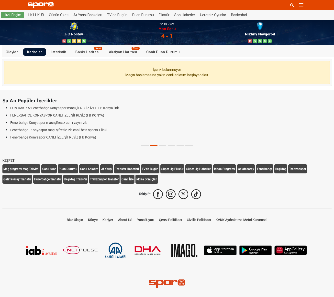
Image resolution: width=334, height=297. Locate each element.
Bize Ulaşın (75, 220)
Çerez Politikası (170, 220)
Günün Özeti (58, 15)
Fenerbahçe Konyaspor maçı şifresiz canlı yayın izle (48, 123)
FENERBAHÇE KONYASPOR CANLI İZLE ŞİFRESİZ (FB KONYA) (57, 115)
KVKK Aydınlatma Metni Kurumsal (241, 220)
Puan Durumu (143, 15)
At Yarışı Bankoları (87, 15)
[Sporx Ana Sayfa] (42, 5)
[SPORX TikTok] (196, 194)
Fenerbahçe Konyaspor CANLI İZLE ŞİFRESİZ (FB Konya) (53, 137)
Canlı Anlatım (89, 169)
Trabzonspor (297, 169)
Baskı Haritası (88, 51)
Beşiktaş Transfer (75, 179)
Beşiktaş (280, 169)
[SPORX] (167, 284)
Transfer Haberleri (127, 169)
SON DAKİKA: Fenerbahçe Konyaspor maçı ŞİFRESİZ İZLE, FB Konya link (64, 108)
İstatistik (58, 52)
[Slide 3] (171, 145)
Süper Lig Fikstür (172, 169)
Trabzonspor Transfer (104, 179)
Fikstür (164, 15)
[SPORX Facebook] (158, 194)
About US (125, 220)
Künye (93, 220)
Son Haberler (184, 15)
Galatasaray (246, 169)
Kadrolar (34, 52)
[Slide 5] (189, 145)
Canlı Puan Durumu (163, 52)
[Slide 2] (162, 145)
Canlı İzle (128, 179)
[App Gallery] (290, 250)
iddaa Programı (224, 169)
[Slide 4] (180, 145)
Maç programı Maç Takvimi (21, 169)
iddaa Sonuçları (146, 179)
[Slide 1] (153, 145)
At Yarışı (106, 169)
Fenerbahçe (264, 169)
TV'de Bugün (117, 15)
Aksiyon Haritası (123, 51)
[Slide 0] (145, 145)
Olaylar (12, 52)
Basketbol (239, 15)
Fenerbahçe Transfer (47, 179)
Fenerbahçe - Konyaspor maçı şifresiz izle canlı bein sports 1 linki (58, 130)
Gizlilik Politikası (199, 220)
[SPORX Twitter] (183, 194)
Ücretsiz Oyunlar (213, 15)
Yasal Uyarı (145, 220)
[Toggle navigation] (301, 5)
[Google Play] (255, 250)
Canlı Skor (49, 169)
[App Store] (220, 250)
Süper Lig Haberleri (198, 169)
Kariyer (107, 220)
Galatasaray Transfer (17, 179)
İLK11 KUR (35, 15)
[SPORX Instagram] (170, 194)
